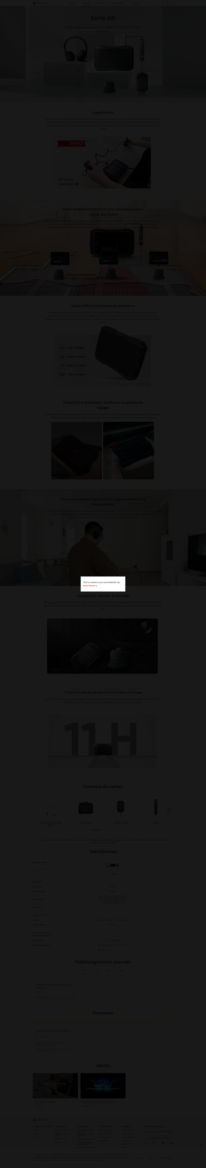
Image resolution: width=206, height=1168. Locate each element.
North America (89, 585)
